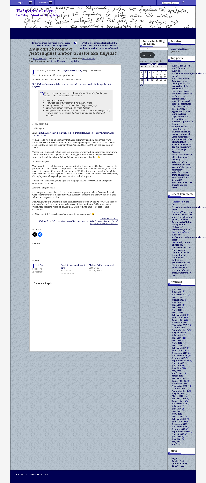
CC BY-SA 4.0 (21, 474)
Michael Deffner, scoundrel (101, 265)
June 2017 (176, 338)
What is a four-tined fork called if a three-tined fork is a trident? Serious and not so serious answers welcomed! (99, 46)
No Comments (88, 58)
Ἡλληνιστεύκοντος (35, 11)
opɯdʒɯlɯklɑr (178, 49)
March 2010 (177, 416)
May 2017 (176, 340)
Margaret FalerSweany (71, 70)
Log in (175, 458)
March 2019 (177, 312)
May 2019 (176, 307)
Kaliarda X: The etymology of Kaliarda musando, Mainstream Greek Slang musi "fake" (181, 131)
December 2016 (179, 353)
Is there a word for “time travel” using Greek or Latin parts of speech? (51, 44)
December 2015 (179, 383)
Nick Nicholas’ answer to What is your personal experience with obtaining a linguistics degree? (72, 85)
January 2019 (178, 317)
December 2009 (179, 424)
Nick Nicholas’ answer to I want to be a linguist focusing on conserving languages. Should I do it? (73, 134)
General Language (59, 61)
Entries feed (178, 461)
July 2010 (176, 406)
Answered (109, 218)
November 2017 (179, 325)
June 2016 (176, 368)
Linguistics (74, 61)
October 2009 (178, 429)
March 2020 (177, 297)
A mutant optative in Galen (182, 122)
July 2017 (176, 335)
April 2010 (177, 413)
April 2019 (177, 310)
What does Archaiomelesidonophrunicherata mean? (189, 73)
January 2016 (178, 381)
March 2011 (177, 396)
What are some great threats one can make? (182, 185)
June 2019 (176, 305)
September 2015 (180, 391)
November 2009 (179, 426)
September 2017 (180, 330)
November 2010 (179, 403)
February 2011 (179, 398)
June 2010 (176, 408)
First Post (39, 265)
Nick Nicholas (39, 58)
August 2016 (178, 363)
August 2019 (178, 299)
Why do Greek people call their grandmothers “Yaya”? (182, 271)
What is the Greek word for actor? (181, 67)
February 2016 (179, 378)
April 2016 (177, 373)
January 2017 (178, 350)
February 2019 (179, 315)
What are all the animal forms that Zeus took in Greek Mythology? (181, 166)
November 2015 (179, 386)
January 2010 (178, 421)
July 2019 (176, 302)
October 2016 (178, 358)
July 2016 (176, 365)
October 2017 (178, 327)
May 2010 (176, 411)
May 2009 (176, 441)
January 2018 (178, 320)
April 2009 (177, 444)
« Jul (142, 85)
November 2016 (179, 355)
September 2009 (180, 431)
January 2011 (178, 401)
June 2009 (176, 439)
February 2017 (179, 348)
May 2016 (176, 370)
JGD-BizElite (42, 474)
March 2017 (177, 345)
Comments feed (180, 463)
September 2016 (180, 360)
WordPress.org (179, 466)
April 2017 (177, 343)
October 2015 (178, 388)
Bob (174, 267)
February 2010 (179, 419)
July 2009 (176, 436)
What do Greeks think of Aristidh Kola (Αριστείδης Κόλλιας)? (180, 176)
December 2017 (179, 322)
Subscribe (147, 55)
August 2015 (178, 393)
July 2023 (176, 292)
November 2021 (179, 294)
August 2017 (178, 332)
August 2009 (178, 434)
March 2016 (177, 375)
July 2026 (176, 289)
